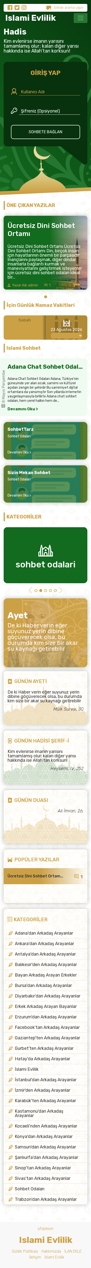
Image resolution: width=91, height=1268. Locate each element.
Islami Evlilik (30, 18)
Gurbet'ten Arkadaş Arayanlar (44, 1048)
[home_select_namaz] (66, 336)
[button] (40, 297)
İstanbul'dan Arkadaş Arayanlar (45, 1080)
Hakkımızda (51, 1251)
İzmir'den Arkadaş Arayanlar (42, 1090)
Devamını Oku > (23, 409)
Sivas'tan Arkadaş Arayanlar (42, 1178)
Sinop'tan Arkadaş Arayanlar (43, 1168)
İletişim (35, 1257)
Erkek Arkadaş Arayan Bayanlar (46, 1006)
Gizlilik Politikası (25, 1251)
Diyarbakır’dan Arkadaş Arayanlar (47, 996)
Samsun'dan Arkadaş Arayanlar (45, 1147)
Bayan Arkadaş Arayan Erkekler (46, 975)
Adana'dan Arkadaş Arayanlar (44, 933)
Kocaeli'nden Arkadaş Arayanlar (46, 1126)
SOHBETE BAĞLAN (45, 132)
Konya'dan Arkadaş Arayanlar (44, 1136)
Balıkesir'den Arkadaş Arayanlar (46, 964)
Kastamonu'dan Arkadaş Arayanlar (39, 1113)
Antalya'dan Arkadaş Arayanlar (45, 954)
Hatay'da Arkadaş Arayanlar (42, 1059)
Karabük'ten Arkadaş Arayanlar (45, 1101)
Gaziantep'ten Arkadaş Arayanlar (47, 1038)
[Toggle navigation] (80, 18)
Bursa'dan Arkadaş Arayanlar (43, 985)
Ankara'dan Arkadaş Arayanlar (44, 943)
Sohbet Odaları (19, 436)
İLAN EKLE (73, 1251)
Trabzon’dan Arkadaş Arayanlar (46, 1199)
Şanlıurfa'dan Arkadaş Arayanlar (46, 1157)
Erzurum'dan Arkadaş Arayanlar (46, 1017)
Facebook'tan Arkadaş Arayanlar (47, 1027)
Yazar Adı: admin (24, 285)
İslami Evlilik (27, 1069)
